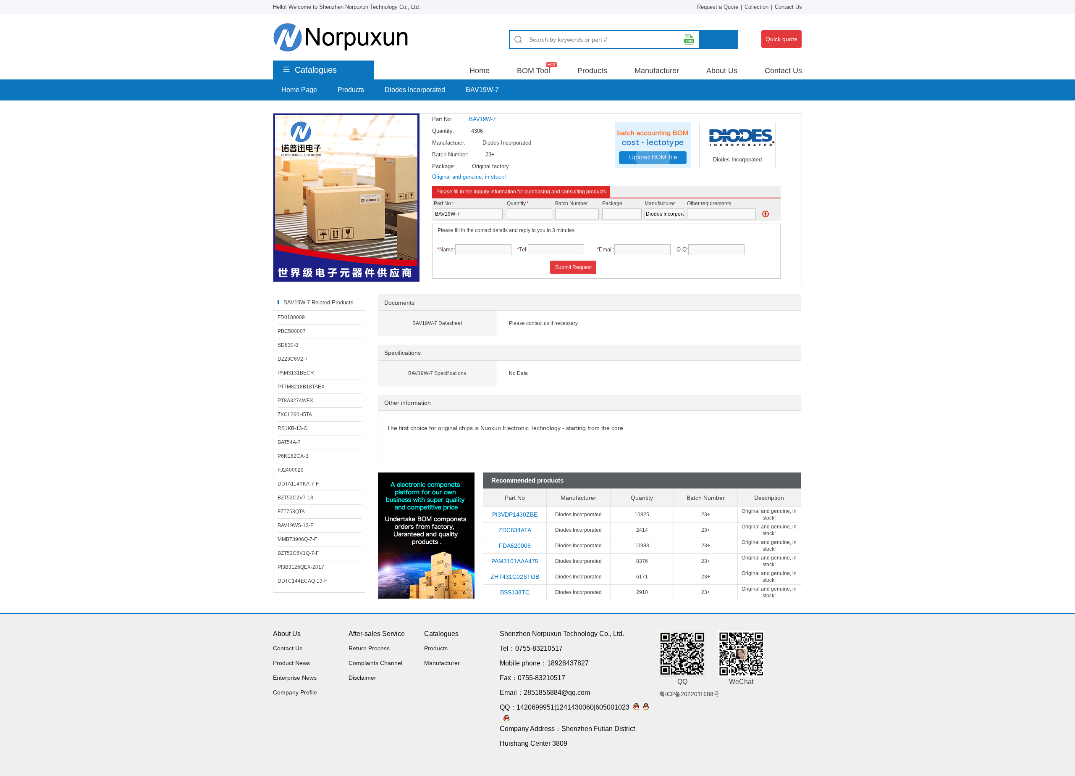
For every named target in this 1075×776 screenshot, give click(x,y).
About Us (721, 70)
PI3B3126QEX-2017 (301, 567)
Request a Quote (717, 7)
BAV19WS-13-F (295, 525)
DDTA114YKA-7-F (298, 484)
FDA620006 (515, 545)
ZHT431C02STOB (514, 576)
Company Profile (295, 692)
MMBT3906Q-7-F (297, 539)
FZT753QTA (291, 512)
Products (592, 70)
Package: (443, 166)
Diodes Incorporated (415, 89)
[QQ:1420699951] (634, 707)
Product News (291, 663)
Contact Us (788, 7)
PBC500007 (292, 331)
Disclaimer (362, 677)
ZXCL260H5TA (295, 414)
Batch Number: (450, 154)
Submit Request (573, 267)
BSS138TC (515, 592)
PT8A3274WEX (295, 401)
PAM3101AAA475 (514, 561)
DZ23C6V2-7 (293, 359)
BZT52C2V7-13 (295, 498)
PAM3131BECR (296, 373)
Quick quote (781, 39)
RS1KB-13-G (292, 428)
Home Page (299, 89)
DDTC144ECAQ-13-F (302, 581)
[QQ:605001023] (504, 719)
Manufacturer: (449, 143)
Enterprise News (295, 677)
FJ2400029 (291, 470)
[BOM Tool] (689, 39)
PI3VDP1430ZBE (515, 514)
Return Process (369, 648)
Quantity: (443, 131)
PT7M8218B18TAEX (301, 387)
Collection (756, 7)
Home (479, 70)
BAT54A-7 (289, 442)
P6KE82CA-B (293, 456)
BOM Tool (533, 70)
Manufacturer (657, 70)
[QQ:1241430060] (644, 707)
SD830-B (288, 345)
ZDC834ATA (514, 530)
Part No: (442, 119)
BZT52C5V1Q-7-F (298, 553)
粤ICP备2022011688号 (689, 694)
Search (718, 39)
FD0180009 (291, 317)
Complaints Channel (375, 663)
